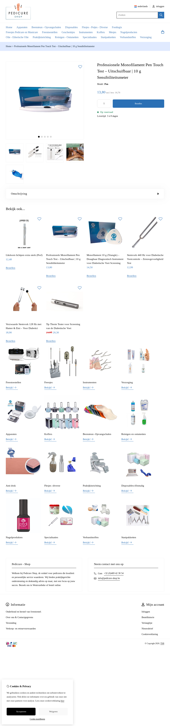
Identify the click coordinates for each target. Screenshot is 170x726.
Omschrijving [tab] (19, 193)
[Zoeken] (161, 15)
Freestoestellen (49, 32)
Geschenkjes (68, 32)
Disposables (71, 27)
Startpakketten (108, 37)
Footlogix (117, 27)
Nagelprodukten (14, 537)
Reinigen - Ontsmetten (67, 37)
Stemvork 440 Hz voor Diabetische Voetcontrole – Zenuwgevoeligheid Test (145, 259)
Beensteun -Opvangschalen (97, 434)
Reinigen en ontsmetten (133, 434)
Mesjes (112, 32)
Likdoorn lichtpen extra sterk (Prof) (24, 255)
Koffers (101, 32)
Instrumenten (86, 32)
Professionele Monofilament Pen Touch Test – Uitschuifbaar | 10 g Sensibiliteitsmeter (54, 46)
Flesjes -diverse (52, 485)
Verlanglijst (147, 623)
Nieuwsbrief (147, 628)
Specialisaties (90, 37)
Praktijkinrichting (42, 37)
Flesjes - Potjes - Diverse (95, 27)
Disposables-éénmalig (132, 485)
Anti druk (11, 485)
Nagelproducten (128, 32)
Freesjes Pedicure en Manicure (22, 32)
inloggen (159, 6)
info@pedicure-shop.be (109, 578)
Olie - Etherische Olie (17, 37)
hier (62, 700)
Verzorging (146, 37)
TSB (162, 643)
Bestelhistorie (148, 617)
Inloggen (146, 611)
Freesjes (48, 382)
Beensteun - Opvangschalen (46, 27)
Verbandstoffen (128, 37)
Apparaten (21, 27)
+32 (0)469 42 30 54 (114, 573)
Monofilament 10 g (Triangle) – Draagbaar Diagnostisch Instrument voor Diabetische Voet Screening (105, 259)
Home (9, 27)
